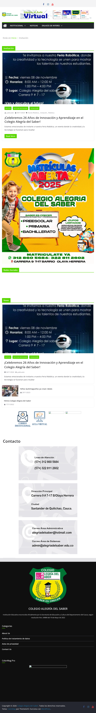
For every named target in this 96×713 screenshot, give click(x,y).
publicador (10, 113)
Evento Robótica (33, 113)
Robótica (51, 113)
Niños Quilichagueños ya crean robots (36, 389)
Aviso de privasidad (10, 644)
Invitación (43, 113)
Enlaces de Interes (51, 25)
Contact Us (6, 649)
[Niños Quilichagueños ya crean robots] (10, 390)
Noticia (8, 108)
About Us (6, 633)
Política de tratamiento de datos (16, 638)
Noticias (34, 25)
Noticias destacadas (20, 108)
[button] (24, 25)
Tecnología (34, 108)
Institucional (16, 25)
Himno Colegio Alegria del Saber (17, 401)
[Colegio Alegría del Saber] (5, 26)
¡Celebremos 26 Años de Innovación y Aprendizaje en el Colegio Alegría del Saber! (43, 120)
